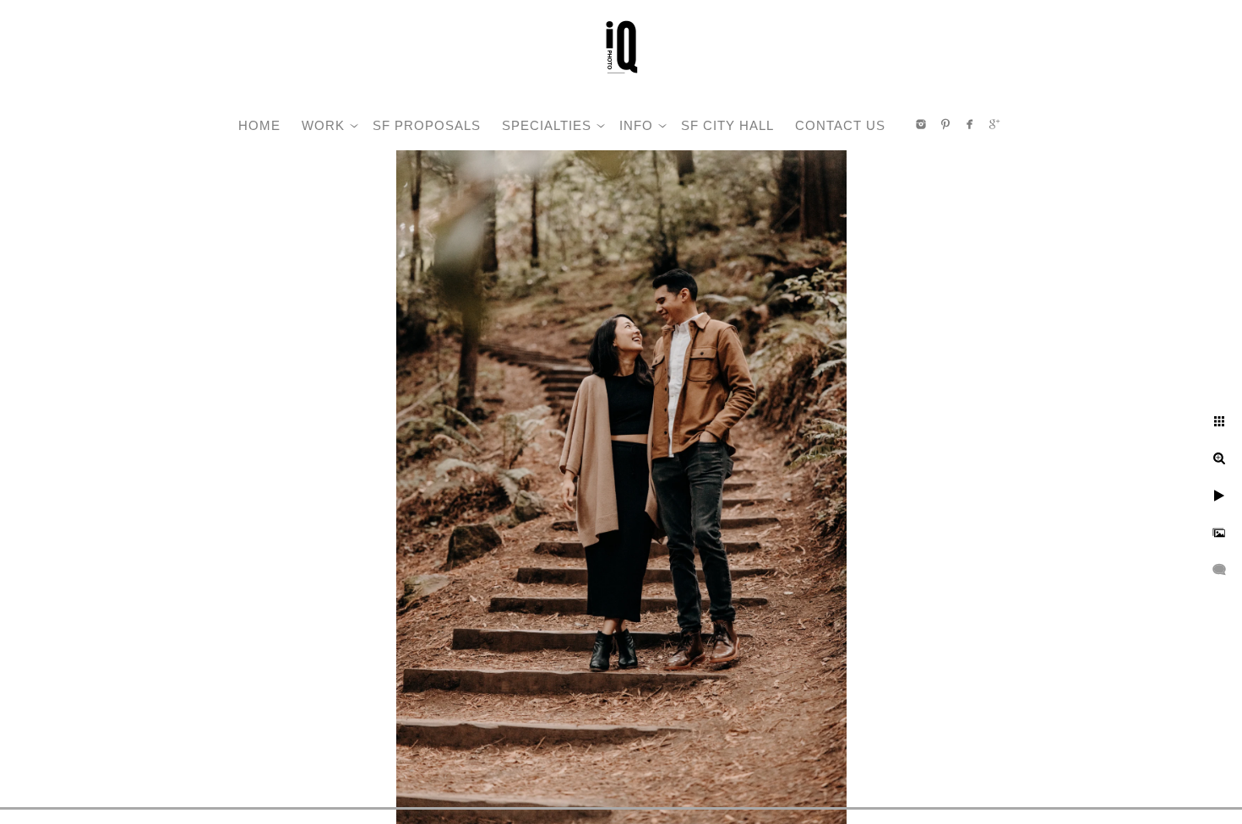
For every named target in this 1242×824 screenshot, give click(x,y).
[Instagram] (921, 124)
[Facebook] (970, 124)
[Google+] (994, 124)
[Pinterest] (945, 124)
